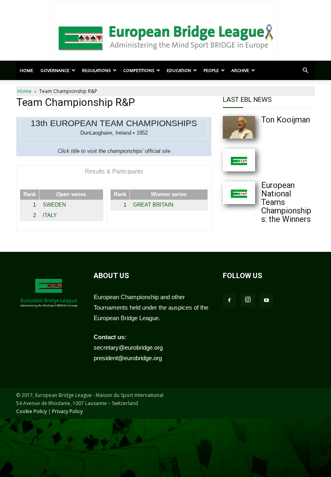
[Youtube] (266, 300)
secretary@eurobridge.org (128, 347)
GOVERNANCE (54, 70)
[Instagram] (247, 300)
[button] (305, 70)
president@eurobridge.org (128, 358)
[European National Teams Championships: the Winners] (239, 193)
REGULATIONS (96, 70)
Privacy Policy (67, 411)
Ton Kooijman (285, 120)
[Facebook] (229, 300)
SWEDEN (54, 205)
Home (26, 70)
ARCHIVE (240, 70)
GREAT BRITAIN (153, 205)
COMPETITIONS (138, 70)
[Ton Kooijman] (239, 127)
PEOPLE (211, 70)
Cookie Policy (31, 411)
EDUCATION (179, 70)
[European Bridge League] (165, 36)
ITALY (50, 215)
